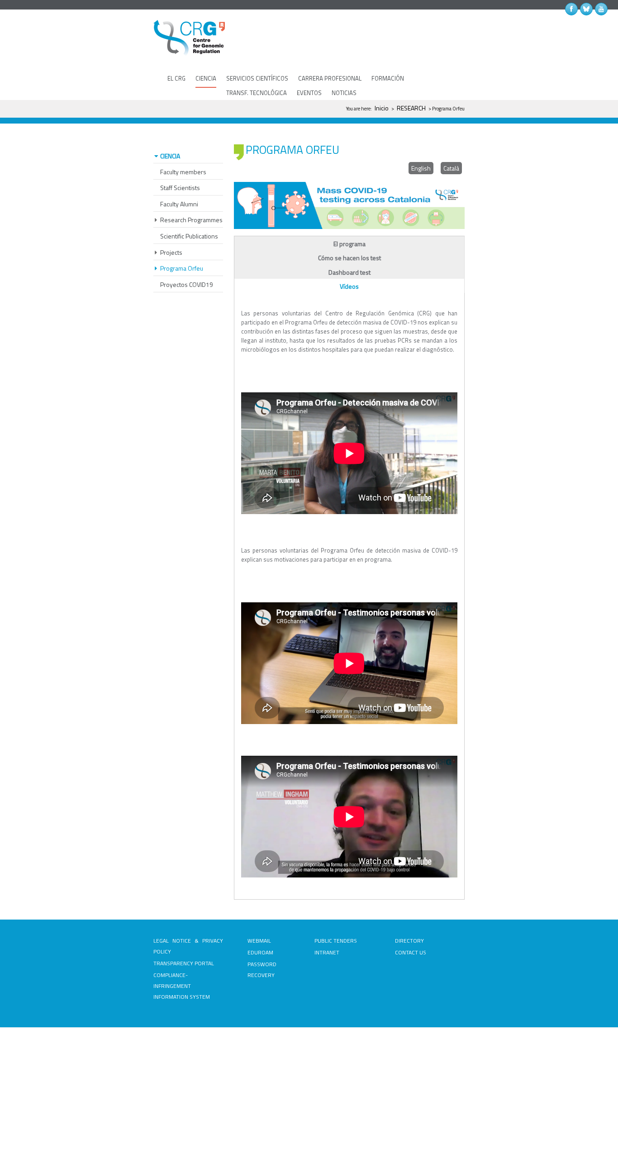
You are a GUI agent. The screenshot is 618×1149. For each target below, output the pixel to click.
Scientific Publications (189, 236)
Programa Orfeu (181, 268)
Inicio (382, 108)
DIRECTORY (409, 940)
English (421, 168)
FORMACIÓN (387, 78)
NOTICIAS (344, 92)
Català (451, 168)
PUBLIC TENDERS (335, 940)
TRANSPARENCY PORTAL (183, 963)
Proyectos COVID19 (186, 284)
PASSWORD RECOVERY (261, 969)
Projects (171, 252)
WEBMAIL (259, 940)
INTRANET (326, 952)
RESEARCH (411, 108)
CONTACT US (410, 952)
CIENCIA (205, 78)
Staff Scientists (180, 187)
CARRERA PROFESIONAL (329, 78)
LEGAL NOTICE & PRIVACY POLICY (188, 946)
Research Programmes (191, 219)
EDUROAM (260, 952)
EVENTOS (309, 92)
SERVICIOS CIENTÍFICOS (257, 78)
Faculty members (183, 171)
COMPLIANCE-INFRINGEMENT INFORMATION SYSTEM (181, 986)
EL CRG (176, 78)
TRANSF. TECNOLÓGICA (256, 92)
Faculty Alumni (179, 204)
